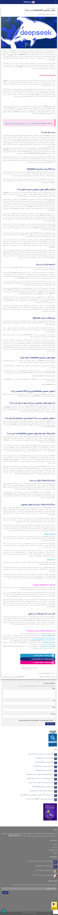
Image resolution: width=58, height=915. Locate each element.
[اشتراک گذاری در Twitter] (30, 668)
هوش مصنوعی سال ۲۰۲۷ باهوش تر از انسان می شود (40, 782)
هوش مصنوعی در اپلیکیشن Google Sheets (43, 786)
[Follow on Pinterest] (10, 835)
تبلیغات (55, 853)
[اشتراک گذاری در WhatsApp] (35, 668)
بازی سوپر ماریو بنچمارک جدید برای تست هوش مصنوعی (40, 778)
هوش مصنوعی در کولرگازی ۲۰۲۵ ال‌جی (44, 762)
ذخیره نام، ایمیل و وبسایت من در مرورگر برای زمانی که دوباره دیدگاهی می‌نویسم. (36, 720)
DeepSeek (22, 54)
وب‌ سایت (53, 714)
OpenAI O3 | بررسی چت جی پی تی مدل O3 (14, 677)
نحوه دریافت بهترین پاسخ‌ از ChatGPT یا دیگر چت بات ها (39, 799)
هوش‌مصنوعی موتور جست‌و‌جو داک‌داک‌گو (43, 766)
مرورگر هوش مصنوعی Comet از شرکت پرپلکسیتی (41, 790)
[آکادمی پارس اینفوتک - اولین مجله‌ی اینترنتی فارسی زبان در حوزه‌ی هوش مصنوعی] (29, 2)
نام (54, 700)
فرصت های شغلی (53, 850)
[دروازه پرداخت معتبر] (54, 906)
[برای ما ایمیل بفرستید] (12, 835)
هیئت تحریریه (40, 14)
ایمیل (53, 707)
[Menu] (56, 2)
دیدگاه (53, 688)
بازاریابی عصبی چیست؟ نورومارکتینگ (44, 758)
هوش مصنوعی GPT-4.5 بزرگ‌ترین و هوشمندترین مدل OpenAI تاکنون (36, 795)
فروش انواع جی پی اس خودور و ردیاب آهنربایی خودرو (40, 754)
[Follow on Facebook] (20, 835)
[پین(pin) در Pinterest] (25, 668)
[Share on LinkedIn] (22, 668)
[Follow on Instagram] (17, 835)
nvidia (37, 94)
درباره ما (55, 844)
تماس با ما (54, 847)
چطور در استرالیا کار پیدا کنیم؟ (47, 677)
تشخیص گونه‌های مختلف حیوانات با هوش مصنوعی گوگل (39, 774)
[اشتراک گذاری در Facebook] (33, 668)
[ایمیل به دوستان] (28, 668)
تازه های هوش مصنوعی (51, 8)
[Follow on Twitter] (15, 835)
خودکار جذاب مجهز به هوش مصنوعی (44, 770)
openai (20, 67)
